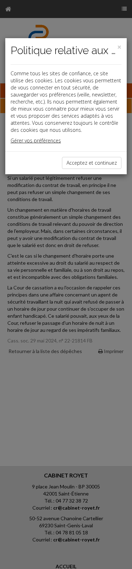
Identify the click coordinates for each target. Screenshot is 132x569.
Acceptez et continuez (92, 162)
